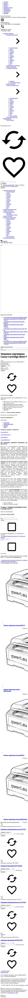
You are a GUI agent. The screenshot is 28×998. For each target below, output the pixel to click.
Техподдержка (10, 120)
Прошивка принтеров (9, 238)
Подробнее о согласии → (5, 539)
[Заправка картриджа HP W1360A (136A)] (15, 317)
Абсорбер (9, 213)
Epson (8, 206)
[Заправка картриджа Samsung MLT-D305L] (15, 336)
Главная (6, 2)
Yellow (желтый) (13, 504)
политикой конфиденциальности (9, 536)
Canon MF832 (4, 437)
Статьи (5, 3)
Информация (7, 118)
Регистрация (7, 16)
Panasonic (9, 204)
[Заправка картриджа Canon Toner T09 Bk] (15, 330)
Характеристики (8, 424)
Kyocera (9, 194)
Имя (2, 518)
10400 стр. (10, 502)
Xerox (8, 198)
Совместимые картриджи (10, 209)
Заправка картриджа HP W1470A (11, 940)
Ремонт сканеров (8, 216)
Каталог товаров (8, 33)
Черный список (8, 7)
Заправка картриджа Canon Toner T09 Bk (15, 331)
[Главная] (1, 185)
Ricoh (8, 205)
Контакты (6, 12)
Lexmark (9, 200)
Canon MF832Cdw (5, 440)
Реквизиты (7, 9)
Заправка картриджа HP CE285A (11, 866)
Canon (8, 193)
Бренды (5, 241)
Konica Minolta (10, 236)
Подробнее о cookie (13, 992)
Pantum (8, 201)
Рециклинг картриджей (10, 217)
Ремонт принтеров (8, 210)
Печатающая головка (12, 214)
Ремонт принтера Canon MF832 (14, 755)
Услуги (5, 6)
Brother (8, 197)
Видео (5, 427)
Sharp (8, 202)
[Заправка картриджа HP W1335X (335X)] (15, 341)
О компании (7, 10)
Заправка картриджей (9, 190)
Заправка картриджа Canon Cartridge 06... (11, 560)
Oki (7, 208)
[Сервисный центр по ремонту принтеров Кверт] (13, 17)
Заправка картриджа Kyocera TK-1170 (13, 829)
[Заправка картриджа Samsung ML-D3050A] (15, 323)
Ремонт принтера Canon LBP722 (14, 625)
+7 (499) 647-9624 (5, 31)
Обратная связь (4, 972)
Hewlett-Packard (10, 191)
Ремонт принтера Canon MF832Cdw (15, 819)
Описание (6, 422)
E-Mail (2, 520)
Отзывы (6, 13)
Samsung (9, 195)
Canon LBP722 (4, 432)
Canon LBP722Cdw (5, 434)
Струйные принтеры (9, 212)
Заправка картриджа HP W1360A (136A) (15, 319)
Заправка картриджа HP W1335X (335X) (15, 343)
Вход (2, 16)
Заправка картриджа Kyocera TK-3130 (13, 902)
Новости (6, 5)
